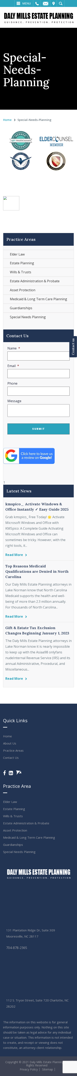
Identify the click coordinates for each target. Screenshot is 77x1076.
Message (14, 401)
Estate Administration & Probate (35, 281)
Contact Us (11, 758)
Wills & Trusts (20, 272)
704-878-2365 (16, 947)
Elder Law (17, 254)
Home (7, 120)
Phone (12, 383)
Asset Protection (22, 290)
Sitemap (47, 1069)
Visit (53, 3)
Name (13, 348)
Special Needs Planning (28, 317)
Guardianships (21, 308)
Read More (14, 555)
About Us (9, 743)
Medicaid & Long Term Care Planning (38, 299)
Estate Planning (22, 263)
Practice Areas (13, 750)
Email (45, 3)
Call (37, 3)
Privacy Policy (29, 1069)
